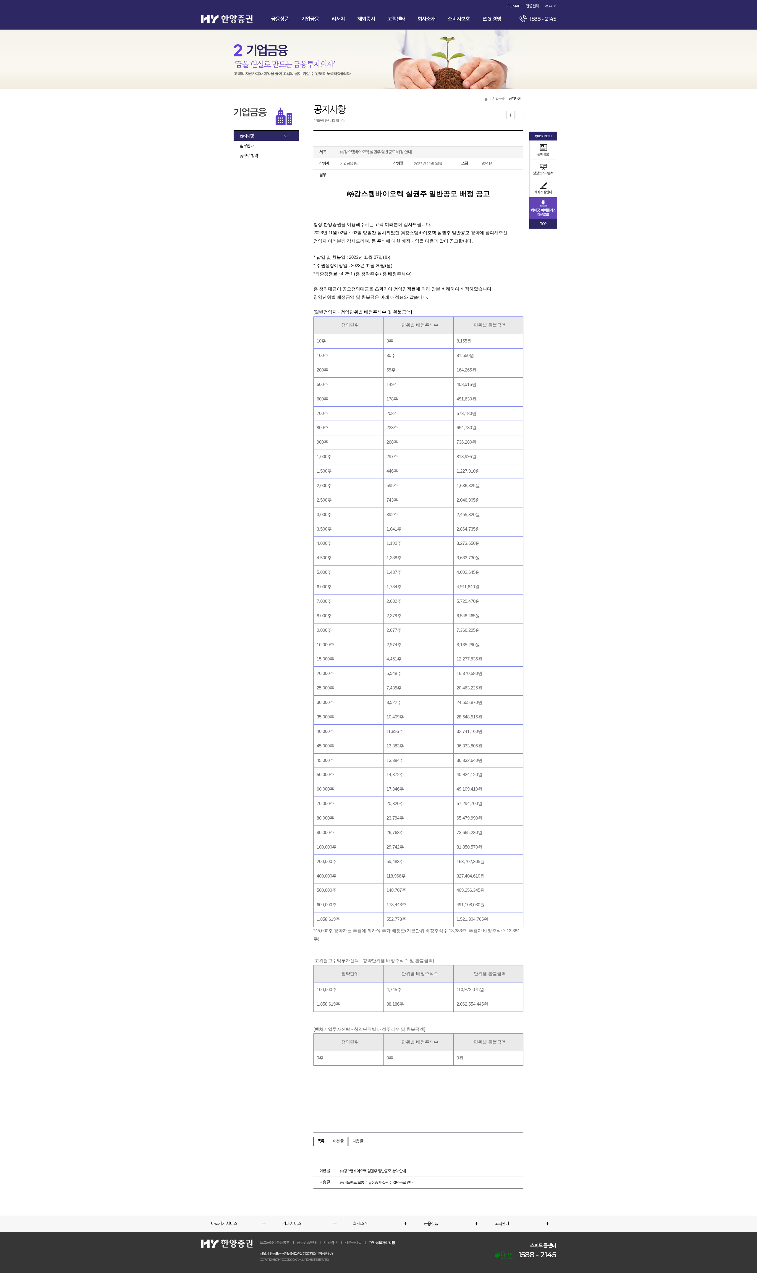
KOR (548, 6)
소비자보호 (459, 19)
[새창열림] (503, 1255)
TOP (543, 224)
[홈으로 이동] (486, 99)
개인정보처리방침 (382, 1243)
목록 (321, 1141)
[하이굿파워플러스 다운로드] (543, 208)
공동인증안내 (306, 1243)
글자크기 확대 (510, 115)
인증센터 (532, 6)
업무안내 (247, 145)
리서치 (338, 19)
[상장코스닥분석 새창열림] (543, 168)
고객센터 (396, 19)
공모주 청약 (249, 156)
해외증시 (366, 19)
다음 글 (357, 1141)
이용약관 (330, 1243)
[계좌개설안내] (543, 187)
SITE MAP (513, 6)
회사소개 (426, 19)
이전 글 (338, 1141)
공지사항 (247, 135)
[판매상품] (543, 149)
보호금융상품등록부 (274, 1243)
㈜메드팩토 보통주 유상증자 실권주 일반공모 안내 (376, 1183)
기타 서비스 (291, 1224)
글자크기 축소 (519, 115)
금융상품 (280, 19)
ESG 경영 (491, 19)
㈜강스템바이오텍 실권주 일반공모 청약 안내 (373, 1171)
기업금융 (310, 19)
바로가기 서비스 (224, 1224)
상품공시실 (353, 1243)
